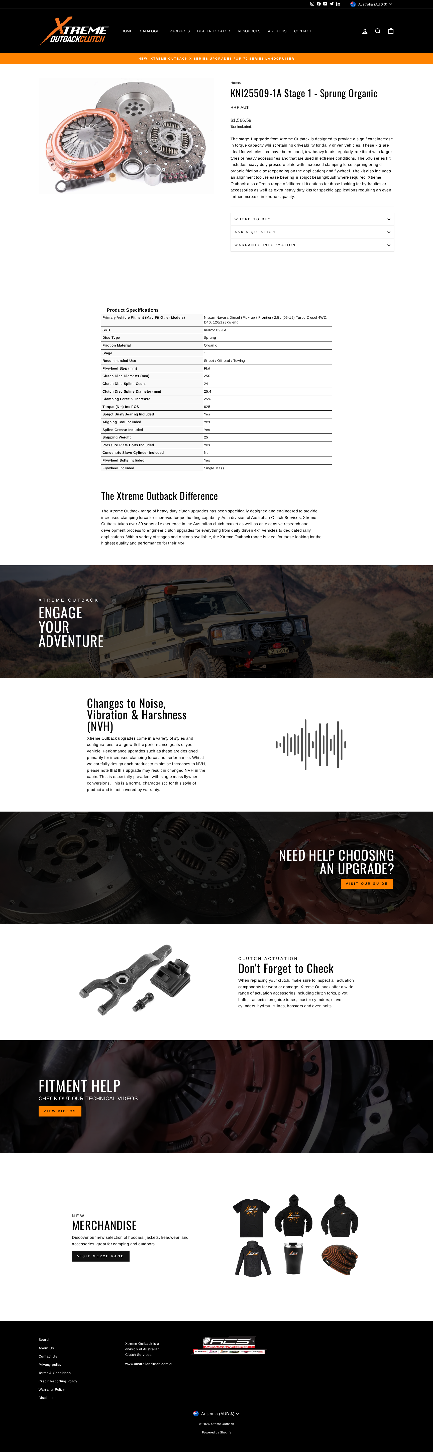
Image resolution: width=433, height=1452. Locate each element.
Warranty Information (265, 245)
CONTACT (303, 31)
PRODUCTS (179, 31)
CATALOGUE (151, 31)
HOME (127, 31)
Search (44, 1340)
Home (235, 83)
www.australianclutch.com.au (149, 1364)
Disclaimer (47, 1398)
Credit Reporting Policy (58, 1381)
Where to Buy (253, 219)
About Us (46, 1348)
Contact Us (48, 1356)
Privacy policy (50, 1365)
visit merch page (100, 1256)
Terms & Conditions (55, 1373)
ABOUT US (277, 31)
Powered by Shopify (216, 1432)
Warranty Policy (52, 1389)
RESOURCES (249, 31)
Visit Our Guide (367, 883)
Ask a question (255, 232)
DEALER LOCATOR (213, 31)
